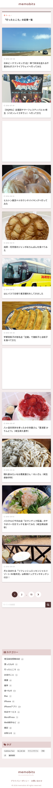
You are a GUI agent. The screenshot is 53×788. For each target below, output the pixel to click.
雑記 (7, 727)
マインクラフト (33, 751)
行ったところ (11, 669)
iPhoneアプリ (12, 706)
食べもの (10, 690)
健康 (7, 680)
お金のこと (10, 674)
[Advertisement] (26, 141)
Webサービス (11, 711)
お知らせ (9, 733)
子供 (42, 751)
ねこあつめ (21, 751)
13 (31, 594)
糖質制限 (12, 755)
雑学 (7, 685)
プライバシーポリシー (20, 780)
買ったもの (10, 664)
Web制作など (11, 722)
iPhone (9, 701)
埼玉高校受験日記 (13, 658)
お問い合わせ (36, 780)
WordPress (11, 717)
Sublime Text (9, 751)
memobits (26, 4)
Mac (7, 696)
